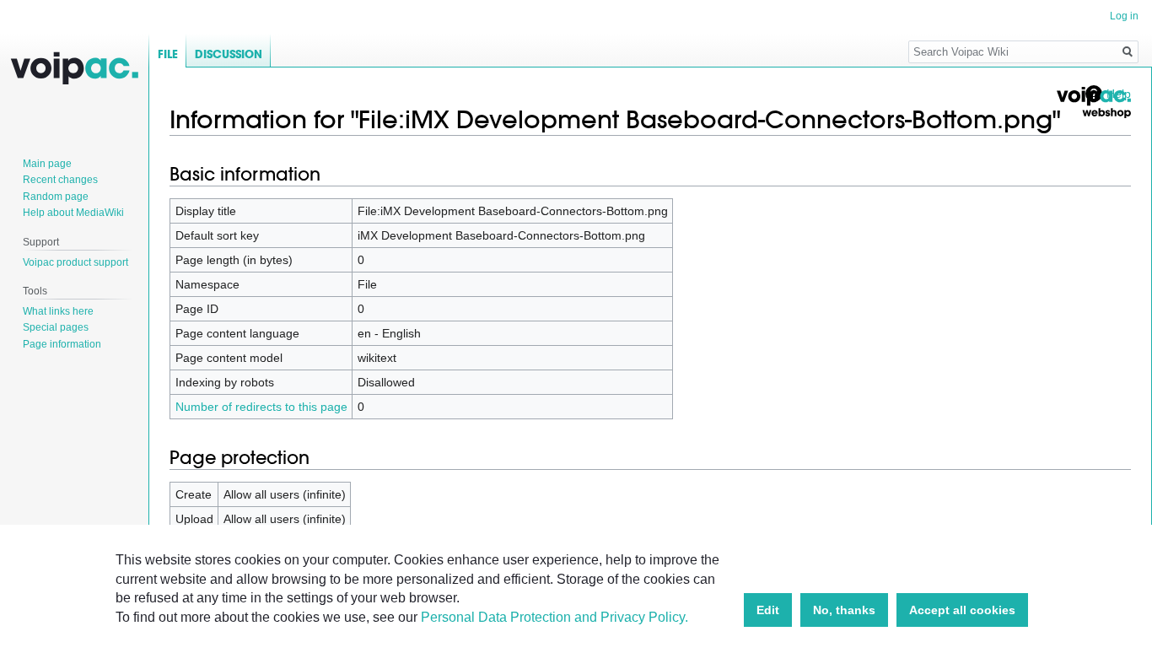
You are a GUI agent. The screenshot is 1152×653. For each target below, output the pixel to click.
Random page (56, 196)
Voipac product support (75, 262)
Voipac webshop (1093, 102)
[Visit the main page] (74, 67)
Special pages (56, 327)
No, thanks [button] (844, 610)
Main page (47, 164)
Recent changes (60, 180)
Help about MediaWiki (73, 213)
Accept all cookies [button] (962, 610)
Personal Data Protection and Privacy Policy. (554, 617)
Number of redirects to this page (261, 406)
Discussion (228, 54)
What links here (58, 311)
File (168, 54)
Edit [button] (767, 610)
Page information (62, 344)
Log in (1124, 16)
